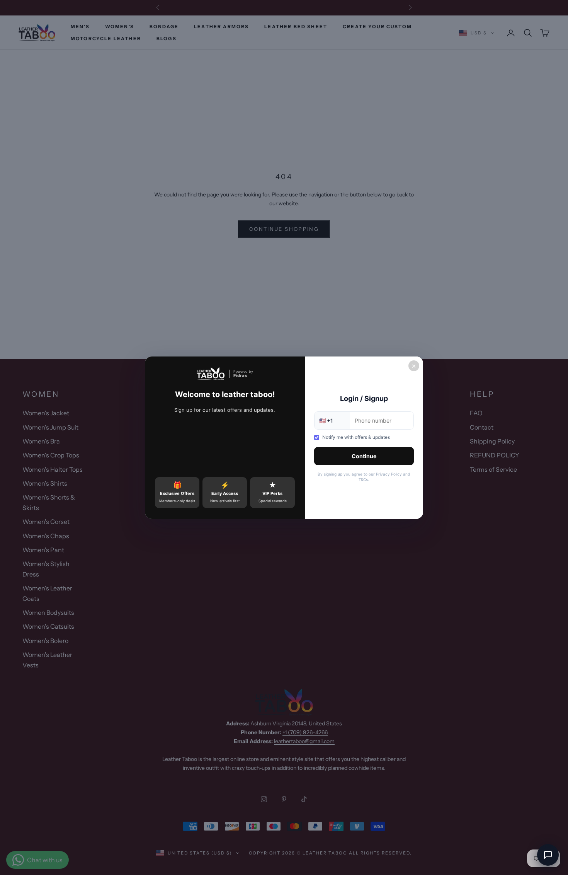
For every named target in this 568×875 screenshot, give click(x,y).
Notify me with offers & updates (356, 437)
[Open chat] (548, 855)
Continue (364, 456)
